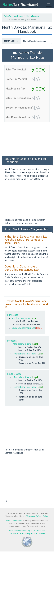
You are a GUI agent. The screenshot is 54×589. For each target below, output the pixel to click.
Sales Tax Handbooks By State (22, 530)
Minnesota (12, 314)
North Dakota (32, 16)
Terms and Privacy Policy (37, 516)
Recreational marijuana (23, 328)
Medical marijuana (20, 318)
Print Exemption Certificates (32, 533)
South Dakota (14, 374)
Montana (12, 340)
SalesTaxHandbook (13, 16)
